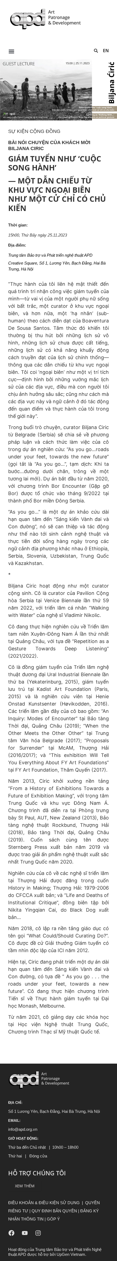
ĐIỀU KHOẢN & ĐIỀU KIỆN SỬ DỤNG (44, 1202)
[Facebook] (11, 1233)
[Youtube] (25, 1233)
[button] (11, 51)
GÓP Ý (53, 1219)
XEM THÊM (25, 1185)
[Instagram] (38, 1233)
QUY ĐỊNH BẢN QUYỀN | (56, 1211)
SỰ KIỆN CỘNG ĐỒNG (34, 131)
